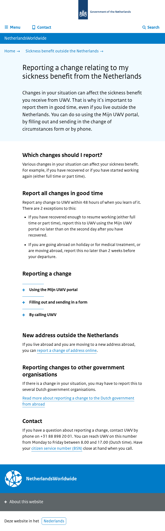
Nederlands (54, 521)
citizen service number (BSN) (56, 448)
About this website (26, 501)
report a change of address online (67, 350)
